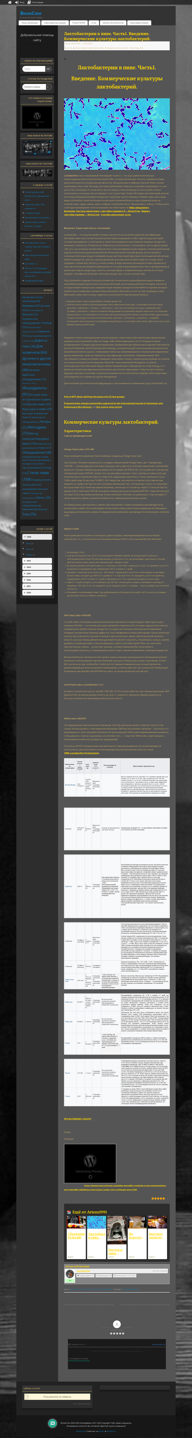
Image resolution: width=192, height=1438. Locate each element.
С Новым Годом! (32, 213)
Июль (29, 535)
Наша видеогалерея (139, 23)
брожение (74, 1289)
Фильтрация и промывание (38, 268)
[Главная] (10, 2)
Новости (45, 439)
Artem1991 (75, 43)
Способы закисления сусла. (116, 214)
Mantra (101, 1431)
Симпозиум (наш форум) (55, 23)
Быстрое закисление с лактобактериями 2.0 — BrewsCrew (108, 211)
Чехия (42, 501)
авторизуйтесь (158, 1344)
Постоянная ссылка (130, 1289)
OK (47, 69)
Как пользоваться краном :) (37, 217)
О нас (93, 23)
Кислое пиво (122, 48)
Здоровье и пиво (29, 375)
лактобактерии (106, 1289)
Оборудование (36, 444)
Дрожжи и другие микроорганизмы (88, 48)
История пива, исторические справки (36, 391)
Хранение (29, 501)
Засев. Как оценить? (34, 242)
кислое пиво (85, 1289)
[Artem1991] (69, 1273)
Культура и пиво (37, 401)
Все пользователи (81, 1403)
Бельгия (68, 48)
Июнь (29, 541)
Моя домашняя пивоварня (37, 272)
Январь (30, 547)
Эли (141, 48)
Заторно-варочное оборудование (34, 366)
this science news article (109, 407)
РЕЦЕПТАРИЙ (78, 23)
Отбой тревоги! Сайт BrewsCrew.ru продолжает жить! (37, 196)
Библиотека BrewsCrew (113, 23)
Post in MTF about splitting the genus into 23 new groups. (94, 396)
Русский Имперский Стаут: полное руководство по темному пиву (37, 259)
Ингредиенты (110, 48)
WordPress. (111, 1431)
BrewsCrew (31, 13)
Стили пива (134, 48)
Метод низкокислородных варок (35, 430)
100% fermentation (81, 753)
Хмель (43, 490)
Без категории (35, 302)
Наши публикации (29, 23)
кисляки (95, 1289)
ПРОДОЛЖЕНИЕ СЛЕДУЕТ (77, 1118)
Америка (31, 298)
